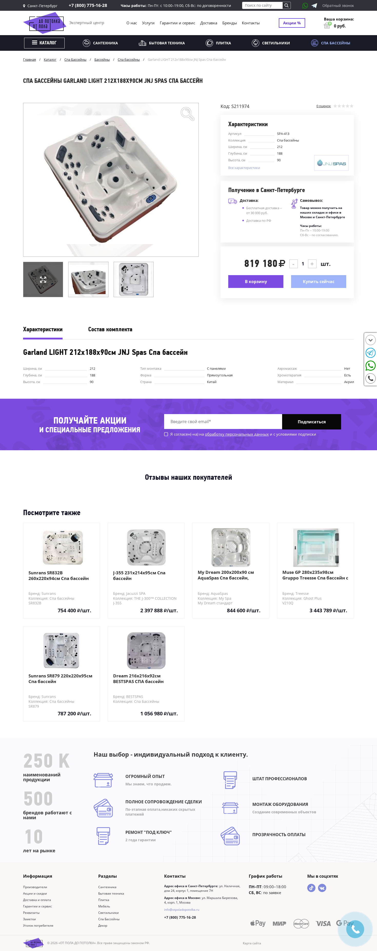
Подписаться (312, 422)
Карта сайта (252, 943)
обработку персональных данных (237, 434)
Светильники (276, 43)
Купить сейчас (318, 281)
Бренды (229, 22)
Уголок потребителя (38, 925)
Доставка (208, 22)
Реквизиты (31, 912)
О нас (131, 22)
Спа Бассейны (335, 43)
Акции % (292, 22)
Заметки (29, 919)
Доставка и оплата (37, 900)
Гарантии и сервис (177, 22)
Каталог (47, 43)
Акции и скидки (35, 893)
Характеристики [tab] (43, 330)
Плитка (223, 43)
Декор (102, 925)
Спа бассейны (288, 140)
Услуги (148, 22)
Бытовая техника (167, 43)
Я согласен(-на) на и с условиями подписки (242, 434)
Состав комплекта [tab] (110, 330)
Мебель (104, 906)
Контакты (251, 22)
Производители (35, 887)
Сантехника (105, 43)
